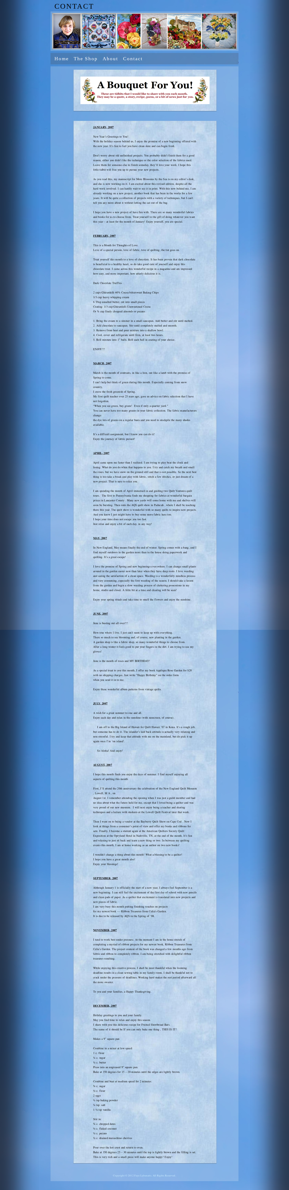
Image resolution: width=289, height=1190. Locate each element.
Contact (133, 58)
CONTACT (74, 6)
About (110, 58)
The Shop (86, 58)
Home (61, 58)
